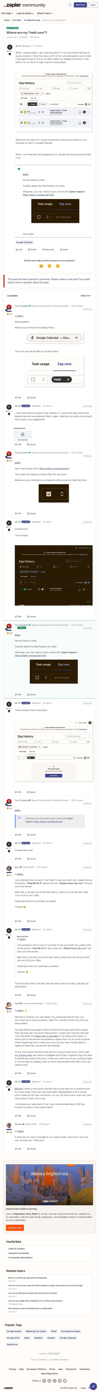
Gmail (53, 1331)
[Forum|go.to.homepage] (25, 4)
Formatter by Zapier (70, 1331)
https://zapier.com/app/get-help (38, 195)
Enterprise (71, 1369)
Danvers (18, 1124)
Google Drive (13, 1338)
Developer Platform (36, 1369)
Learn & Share (23, 13)
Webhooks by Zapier (36, 1331)
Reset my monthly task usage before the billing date (27, 1278)
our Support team (23, 1055)
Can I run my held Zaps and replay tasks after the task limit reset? (32, 1293)
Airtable (51, 1338)
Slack (27, 1338)
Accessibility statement (58, 1359)
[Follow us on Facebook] (44, 1381)
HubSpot (38, 1338)
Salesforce (12, 1344)
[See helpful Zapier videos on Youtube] (65, 1381)
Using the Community (18, 1253)
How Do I (12, 1281)
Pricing (12, 1369)
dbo (17, 46)
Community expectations (20, 1257)
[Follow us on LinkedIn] (49, 1381)
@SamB (19, 1088)
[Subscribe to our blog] (54, 1381)
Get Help (6, 13)
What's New (43, 13)
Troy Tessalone (21, 306)
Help (21, 1369)
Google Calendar (24, 242)
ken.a (17, 867)
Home (7, 20)
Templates (84, 1369)
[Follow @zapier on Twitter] (60, 1381)
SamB (17, 1003)
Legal (83, 1388)
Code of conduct (16, 1248)
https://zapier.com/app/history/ (54, 468)
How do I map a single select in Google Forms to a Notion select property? (35, 1301)
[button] (80, 4)
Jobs (60, 1369)
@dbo (25, 174)
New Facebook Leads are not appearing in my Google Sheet (30, 1308)
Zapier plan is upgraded (46, 1036)
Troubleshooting (32, 20)
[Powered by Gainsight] (49, 1354)
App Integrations (49, 1373)
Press (52, 1369)
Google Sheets (14, 1331)
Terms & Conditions (39, 1359)
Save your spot (15, 1228)
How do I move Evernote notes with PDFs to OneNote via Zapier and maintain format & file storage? (45, 1285)
